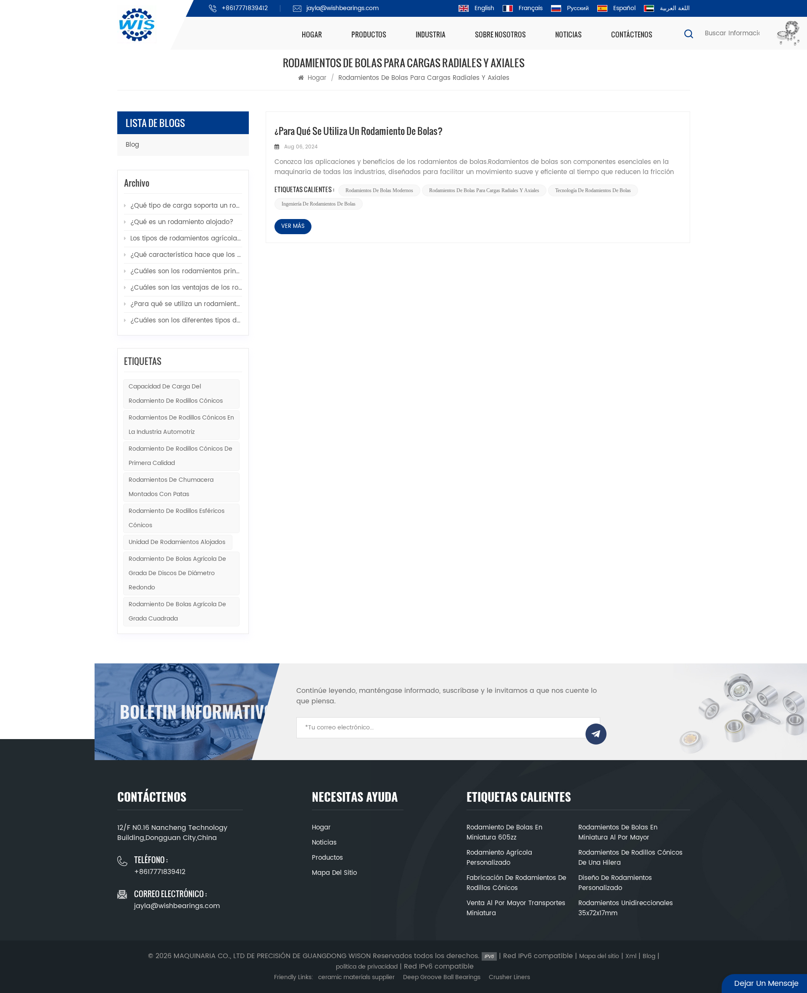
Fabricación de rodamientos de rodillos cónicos (516, 883)
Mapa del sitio (334, 873)
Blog (132, 145)
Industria (431, 34)
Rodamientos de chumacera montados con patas (171, 487)
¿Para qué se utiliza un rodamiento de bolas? (358, 130)
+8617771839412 (245, 8)
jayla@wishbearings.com (342, 8)
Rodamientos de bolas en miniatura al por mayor (617, 833)
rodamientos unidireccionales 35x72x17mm (625, 908)
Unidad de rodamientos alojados (178, 542)
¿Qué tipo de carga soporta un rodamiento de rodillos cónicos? (186, 206)
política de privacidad (367, 967)
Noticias (568, 34)
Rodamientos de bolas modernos (379, 190)
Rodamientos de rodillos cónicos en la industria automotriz (181, 425)
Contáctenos (631, 34)
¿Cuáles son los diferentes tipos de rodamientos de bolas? (186, 320)
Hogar (312, 34)
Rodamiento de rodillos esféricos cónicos (176, 518)
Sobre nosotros (500, 34)
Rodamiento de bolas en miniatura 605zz (504, 833)
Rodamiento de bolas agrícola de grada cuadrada (177, 611)
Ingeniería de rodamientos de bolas (319, 204)
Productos (368, 34)
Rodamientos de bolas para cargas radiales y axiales (484, 190)
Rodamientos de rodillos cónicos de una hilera (630, 858)
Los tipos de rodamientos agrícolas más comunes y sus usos (186, 238)
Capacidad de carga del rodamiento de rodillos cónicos (176, 394)
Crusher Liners (509, 977)
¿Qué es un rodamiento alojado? (181, 222)
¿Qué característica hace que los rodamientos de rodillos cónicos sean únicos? (186, 255)
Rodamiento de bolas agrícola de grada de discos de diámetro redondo (177, 573)
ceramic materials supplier (356, 977)
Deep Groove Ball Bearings (441, 977)
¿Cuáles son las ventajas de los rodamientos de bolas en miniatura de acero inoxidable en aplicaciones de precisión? (186, 288)
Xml (630, 956)
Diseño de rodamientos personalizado (615, 883)
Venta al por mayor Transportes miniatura (516, 908)
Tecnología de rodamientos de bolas (593, 190)
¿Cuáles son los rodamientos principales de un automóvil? (186, 271)
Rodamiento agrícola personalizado (499, 858)
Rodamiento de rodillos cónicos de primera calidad (180, 456)
